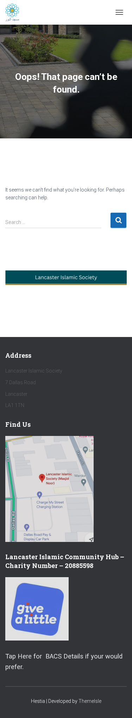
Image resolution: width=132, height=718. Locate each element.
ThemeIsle (89, 701)
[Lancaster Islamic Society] (14, 12)
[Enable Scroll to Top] (118, 704)
